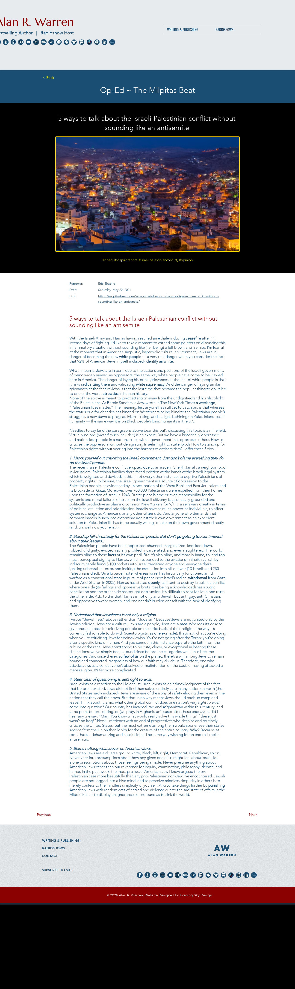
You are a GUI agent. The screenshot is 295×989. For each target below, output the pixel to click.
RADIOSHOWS (53, 848)
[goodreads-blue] (13, 42)
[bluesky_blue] (74, 42)
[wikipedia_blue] (51, 42)
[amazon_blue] (6, 42)
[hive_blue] (66, 42)
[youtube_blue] (28, 42)
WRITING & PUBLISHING (61, 840)
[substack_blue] (82, 42)
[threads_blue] (97, 42)
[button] (57, 870)
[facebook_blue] (140, 875)
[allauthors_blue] (112, 42)
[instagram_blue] (36, 42)
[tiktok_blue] (89, 42)
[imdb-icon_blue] (44, 42)
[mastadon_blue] (59, 42)
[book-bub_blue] (21, 42)
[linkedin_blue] (104, 42)
